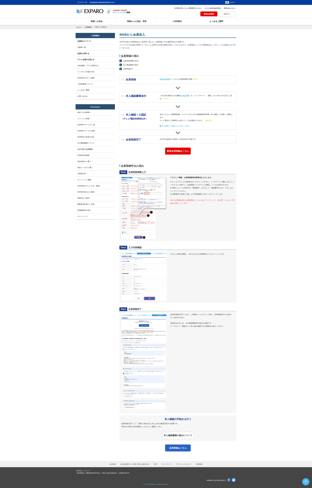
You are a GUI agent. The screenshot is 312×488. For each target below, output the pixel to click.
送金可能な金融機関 (85, 149)
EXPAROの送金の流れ (85, 137)
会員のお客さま (83, 53)
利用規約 (199, 464)
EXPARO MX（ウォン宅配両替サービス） (188, 8)
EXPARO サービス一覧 (86, 125)
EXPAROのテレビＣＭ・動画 (88, 186)
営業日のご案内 (83, 198)
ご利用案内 (95, 36)
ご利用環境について (85, 84)
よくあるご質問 (83, 90)
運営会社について (230, 8)
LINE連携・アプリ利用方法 (87, 66)
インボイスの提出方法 (85, 72)
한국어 (232, 2)
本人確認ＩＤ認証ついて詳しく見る (175, 126)
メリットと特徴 (83, 119)
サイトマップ (82, 216)
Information (95, 107)
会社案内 (113, 464)
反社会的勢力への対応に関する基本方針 (135, 464)
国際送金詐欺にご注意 (85, 204)
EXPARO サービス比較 (86, 131)
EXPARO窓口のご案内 (85, 192)
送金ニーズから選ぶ (85, 167)
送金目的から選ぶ (84, 161)
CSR (155, 464)
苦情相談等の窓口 (84, 210)
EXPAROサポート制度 (85, 78)
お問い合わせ (82, 96)
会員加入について (84, 41)
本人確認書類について (85, 143)
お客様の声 (81, 174)
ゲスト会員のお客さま (85, 59)
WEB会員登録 (165, 79)
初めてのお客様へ (84, 112)
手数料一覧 (81, 47)
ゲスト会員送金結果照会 (213, 8)
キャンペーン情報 (84, 180)
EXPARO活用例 (83, 155)
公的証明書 (185, 96)
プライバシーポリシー (184, 464)
